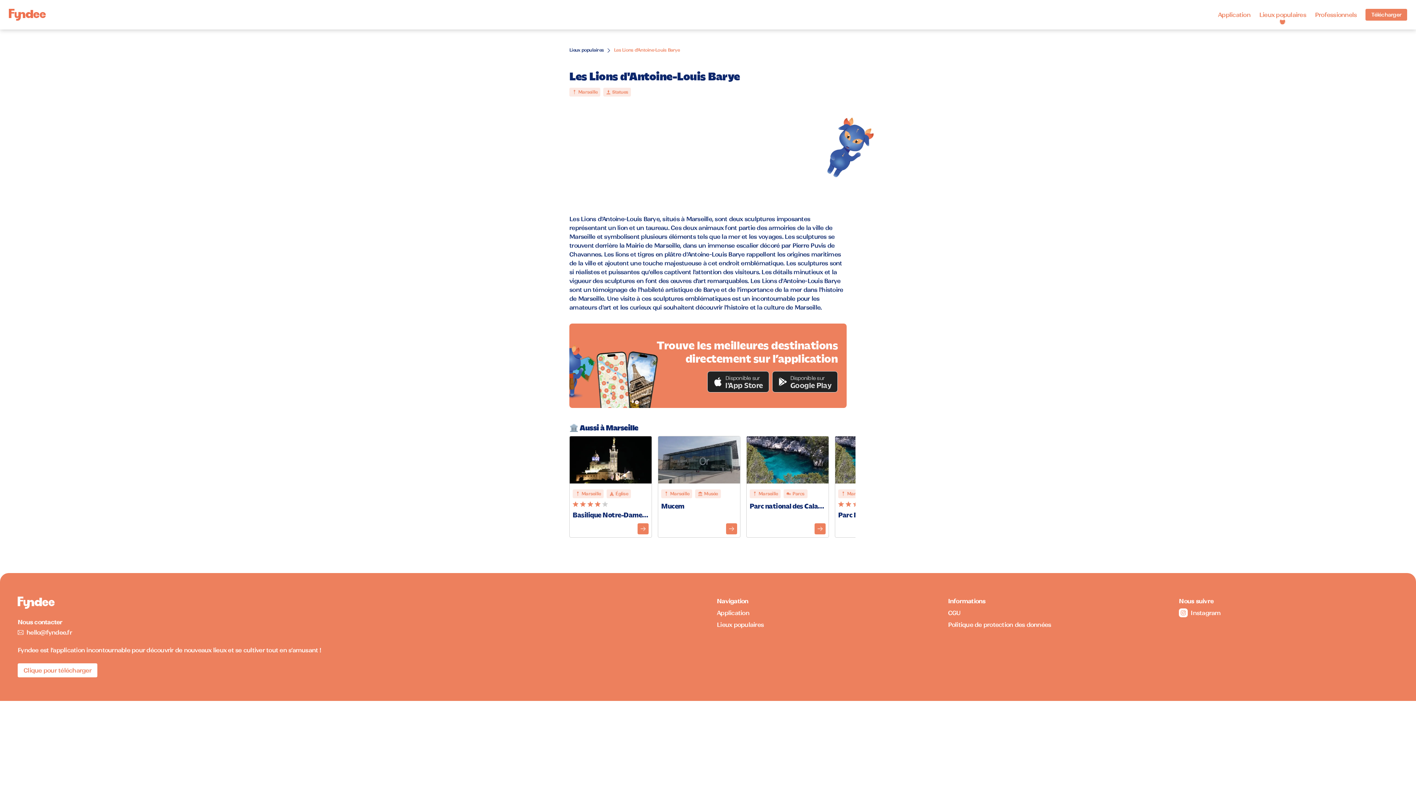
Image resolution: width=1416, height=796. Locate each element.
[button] (738, 381)
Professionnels (1336, 14)
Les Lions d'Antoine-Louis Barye (647, 50)
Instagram (1206, 613)
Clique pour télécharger (57, 670)
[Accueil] (27, 15)
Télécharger (1386, 14)
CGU (954, 613)
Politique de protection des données (999, 624)
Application (1234, 14)
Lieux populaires (1282, 14)
